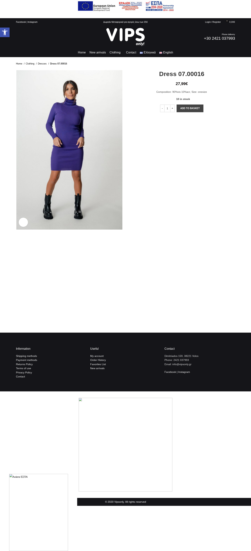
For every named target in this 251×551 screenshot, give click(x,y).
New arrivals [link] (97, 368)
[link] (5, 32)
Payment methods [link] (26, 360)
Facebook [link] (21, 22)
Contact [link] (20, 376)
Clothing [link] (30, 63)
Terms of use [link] (23, 368)
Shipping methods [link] (26, 355)
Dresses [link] (42, 63)
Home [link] (19, 63)
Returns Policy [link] (24, 364)
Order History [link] (98, 360)
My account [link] (97, 355)
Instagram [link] (32, 22)
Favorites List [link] (98, 364)
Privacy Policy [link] (24, 372)
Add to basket (190, 108)
